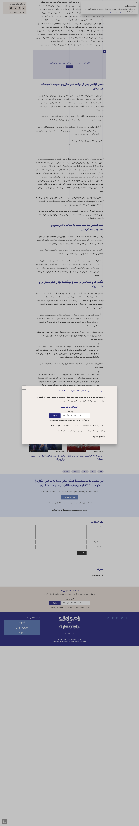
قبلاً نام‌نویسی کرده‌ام (98, 436)
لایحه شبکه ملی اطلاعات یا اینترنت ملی (68, 431)
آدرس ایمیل (69, 411)
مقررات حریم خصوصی (56, 420)
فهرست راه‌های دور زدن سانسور (59, 426)
